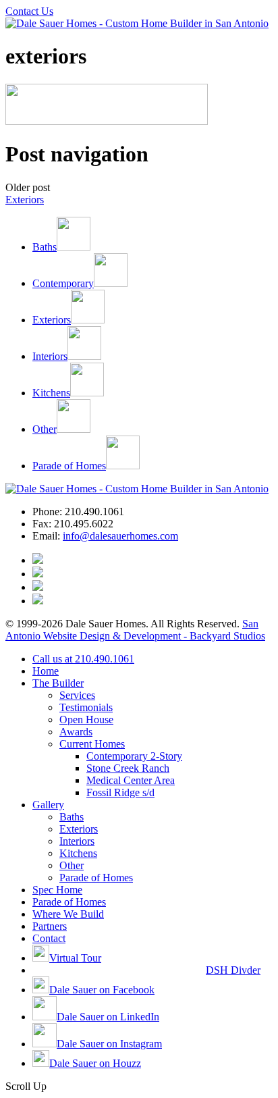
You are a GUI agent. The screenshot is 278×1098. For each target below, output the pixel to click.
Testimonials (86, 707)
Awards (75, 731)
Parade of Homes (96, 877)
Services (77, 695)
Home (45, 671)
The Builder (58, 683)
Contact (48, 938)
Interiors (76, 841)
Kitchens (78, 853)
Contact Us (29, 11)
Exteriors (24, 199)
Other (71, 865)
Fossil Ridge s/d (120, 792)
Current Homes (92, 744)
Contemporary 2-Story (134, 756)
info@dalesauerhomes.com (120, 536)
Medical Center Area (130, 780)
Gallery (48, 804)
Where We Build (68, 914)
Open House (86, 719)
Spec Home (57, 889)
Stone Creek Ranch (127, 768)
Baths (71, 816)
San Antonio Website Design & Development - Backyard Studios (135, 630)
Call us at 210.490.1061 (83, 658)
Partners (49, 926)
